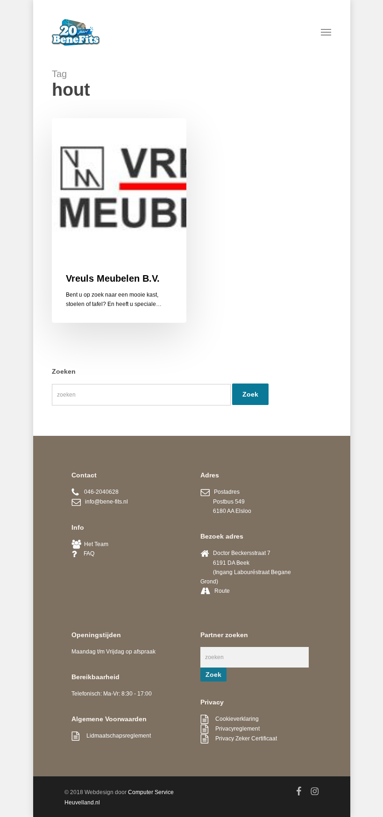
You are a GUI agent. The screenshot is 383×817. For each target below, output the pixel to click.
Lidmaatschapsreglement (115, 735)
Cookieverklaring (233, 719)
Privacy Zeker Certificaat (242, 738)
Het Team (94, 544)
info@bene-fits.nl (104, 501)
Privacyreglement (234, 728)
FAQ (85, 553)
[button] (326, 31)
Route (222, 591)
